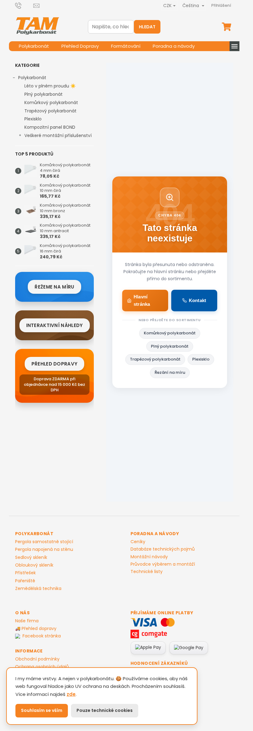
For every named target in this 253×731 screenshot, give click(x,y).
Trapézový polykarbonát (50, 111)
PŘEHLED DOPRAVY (54, 364)
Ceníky (138, 542)
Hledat (147, 27)
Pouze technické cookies (105, 710)
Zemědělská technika (38, 589)
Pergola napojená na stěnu (44, 549)
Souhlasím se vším (41, 710)
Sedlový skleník (31, 557)
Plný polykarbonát (43, 94)
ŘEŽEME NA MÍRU (54, 287)
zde (71, 694)
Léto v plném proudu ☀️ (50, 86)
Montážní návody (149, 557)
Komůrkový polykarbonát (51, 102)
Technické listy (147, 571)
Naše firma (27, 621)
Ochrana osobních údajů (42, 667)
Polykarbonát (32, 78)
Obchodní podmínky (37, 659)
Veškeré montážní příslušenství (58, 135)
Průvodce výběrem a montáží (163, 564)
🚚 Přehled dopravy (35, 628)
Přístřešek (25, 573)
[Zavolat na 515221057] (24, 5)
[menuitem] (34, 46)
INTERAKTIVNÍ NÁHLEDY (54, 325)
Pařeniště (25, 581)
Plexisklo (33, 119)
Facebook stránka (42, 636)
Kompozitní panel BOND (49, 127)
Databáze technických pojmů (163, 549)
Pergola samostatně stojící (44, 542)
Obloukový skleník (34, 565)
